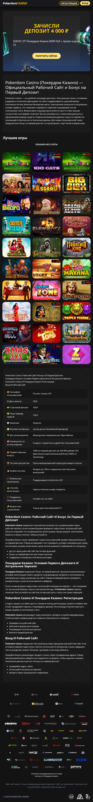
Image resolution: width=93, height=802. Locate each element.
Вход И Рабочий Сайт (15, 385)
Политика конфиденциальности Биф (46, 774)
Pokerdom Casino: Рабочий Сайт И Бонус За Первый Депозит (34, 375)
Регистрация (69, 3)
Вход (85, 3)
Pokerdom (15, 3)
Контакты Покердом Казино (46, 776)
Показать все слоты (46, 144)
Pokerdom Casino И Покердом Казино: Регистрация (29, 381)
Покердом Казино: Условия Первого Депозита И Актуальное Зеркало (38, 378)
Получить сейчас (46, 55)
